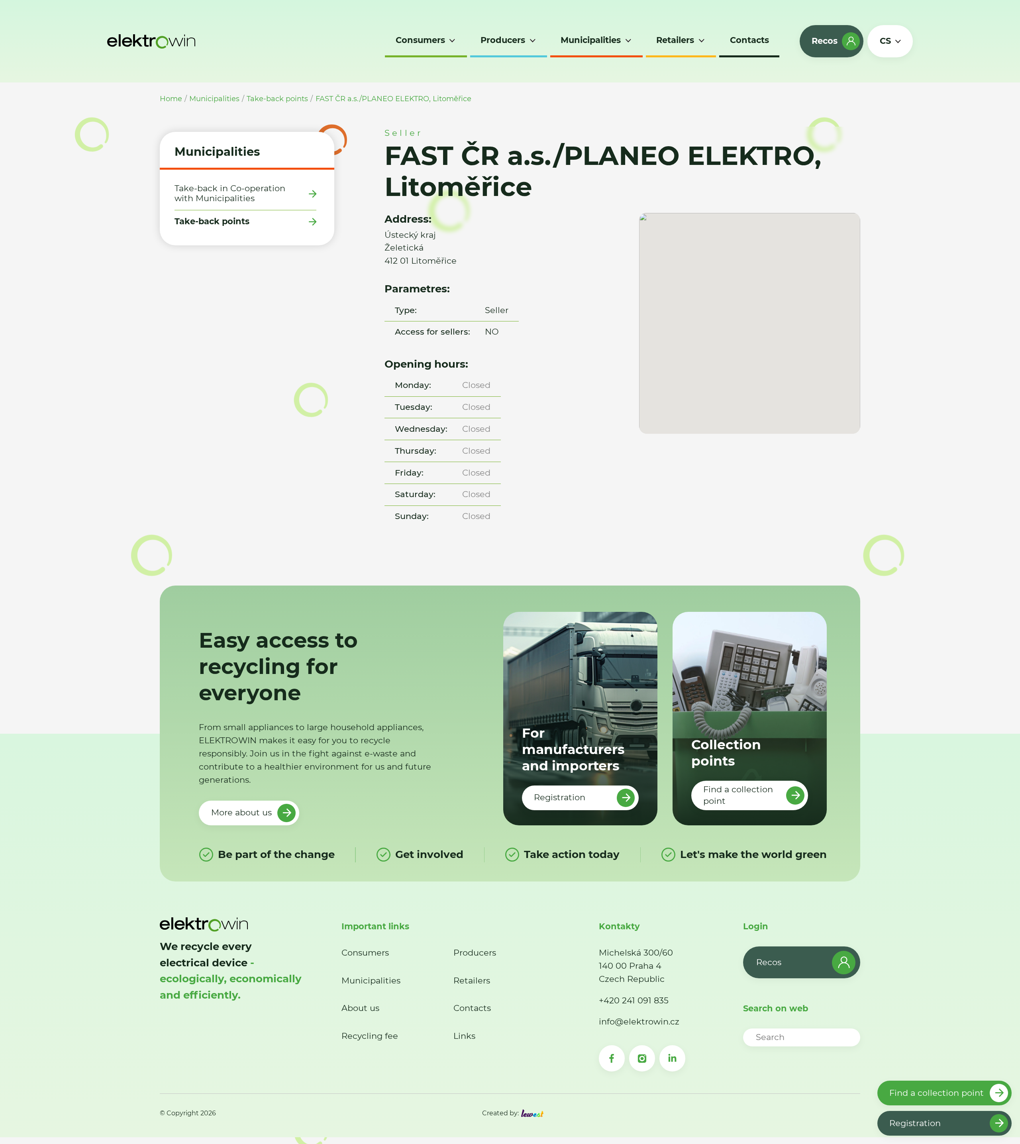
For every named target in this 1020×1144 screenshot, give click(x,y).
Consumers (365, 953)
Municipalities (214, 98)
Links (464, 1036)
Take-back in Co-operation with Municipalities (230, 193)
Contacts (472, 1008)
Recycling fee (369, 1036)
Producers (474, 953)
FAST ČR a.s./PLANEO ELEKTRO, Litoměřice (393, 98)
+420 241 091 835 (634, 1000)
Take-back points (277, 98)
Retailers (471, 980)
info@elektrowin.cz (639, 1021)
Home (171, 98)
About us (360, 1008)
